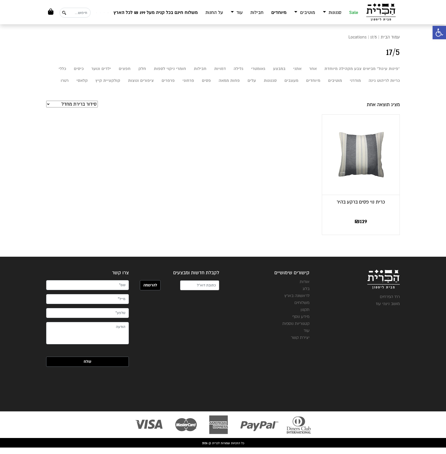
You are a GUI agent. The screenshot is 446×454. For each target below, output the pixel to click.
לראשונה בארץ (296, 295)
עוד (239, 12)
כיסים (79, 68)
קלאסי (82, 80)
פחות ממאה (229, 80)
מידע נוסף (300, 316)
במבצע (279, 68)
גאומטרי (258, 68)
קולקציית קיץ (107, 80)
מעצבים (291, 80)
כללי (62, 68)
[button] (439, 32)
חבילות (257, 12)
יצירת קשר (300, 337)
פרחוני (188, 80)
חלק (142, 68)
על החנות (214, 12)
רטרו (65, 80)
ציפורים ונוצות (141, 80)
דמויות (220, 68)
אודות (304, 281)
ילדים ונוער (101, 68)
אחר (313, 68)
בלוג (305, 288)
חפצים (125, 68)
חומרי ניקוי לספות (170, 68)
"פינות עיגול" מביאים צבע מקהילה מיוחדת (362, 68)
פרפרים (168, 80)
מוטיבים (307, 12)
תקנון (304, 309)
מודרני (355, 80)
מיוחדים (278, 12)
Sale (353, 12)
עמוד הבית (390, 37)
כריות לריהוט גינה (384, 80)
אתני (297, 68)
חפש (64, 13)
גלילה (238, 68)
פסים (206, 80)
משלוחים (301, 302)
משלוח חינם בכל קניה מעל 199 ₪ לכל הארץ (156, 12)
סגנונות (334, 12)
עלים (252, 80)
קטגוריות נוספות (295, 323)
